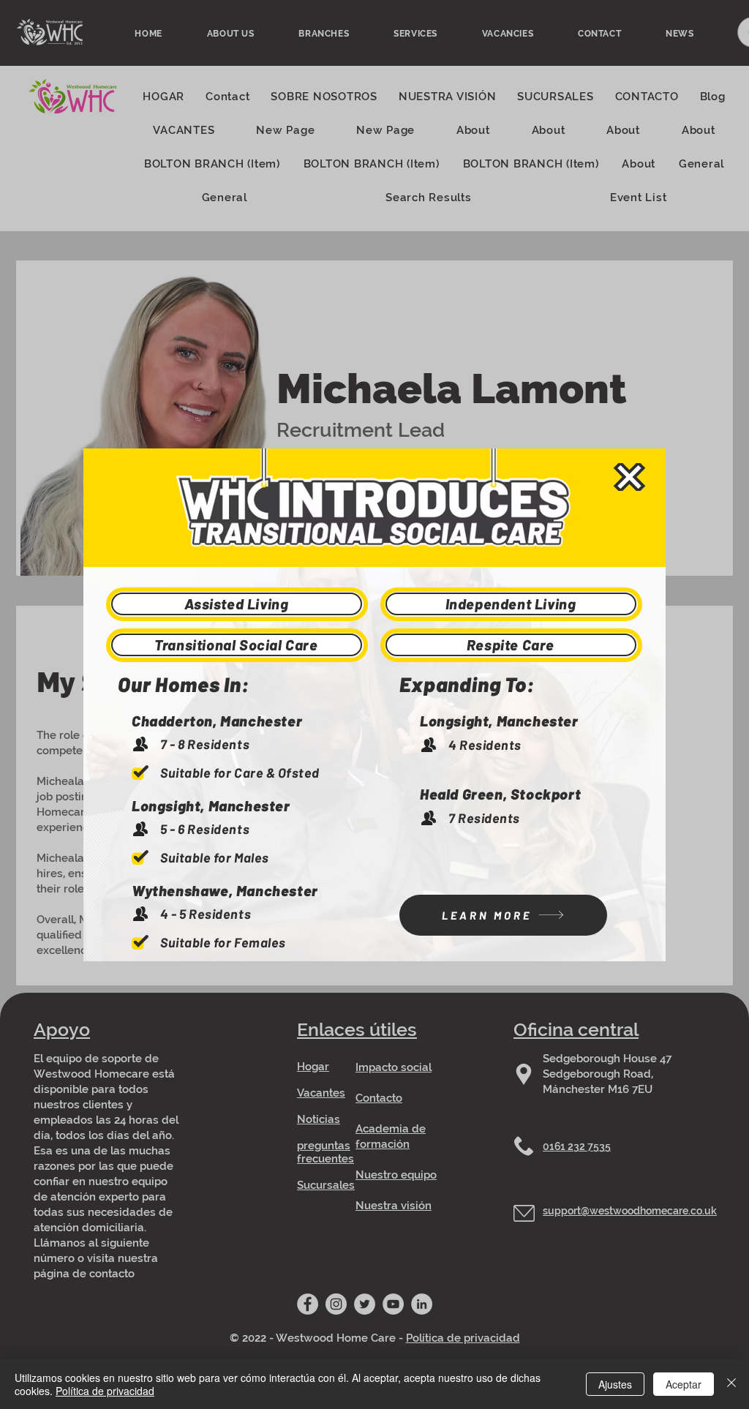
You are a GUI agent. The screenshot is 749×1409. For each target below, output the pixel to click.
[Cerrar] (731, 1384)
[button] (629, 477)
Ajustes (615, 1384)
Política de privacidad (105, 1390)
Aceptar (683, 1384)
